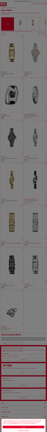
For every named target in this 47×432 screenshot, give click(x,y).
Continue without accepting (23, 430)
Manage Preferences (15, 423)
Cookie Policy (33, 423)
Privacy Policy (26, 423)
